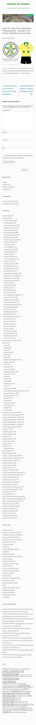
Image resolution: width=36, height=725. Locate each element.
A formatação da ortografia (10, 204)
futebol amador (6, 691)
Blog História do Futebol (9, 340)
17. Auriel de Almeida (10, 259)
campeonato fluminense (25, 674)
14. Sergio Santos (9, 251)
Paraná (6, 381)
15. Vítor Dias (7, 254)
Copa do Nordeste (7, 434)
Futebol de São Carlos (8, 561)
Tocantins (6, 410)
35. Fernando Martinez (10, 302)
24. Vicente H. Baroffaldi (11, 275)
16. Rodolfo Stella (9, 256)
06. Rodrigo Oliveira (9, 232)
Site (3, 148)
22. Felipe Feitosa (9, 271)
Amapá (6, 350)
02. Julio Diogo (8, 223)
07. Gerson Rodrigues (10, 235)
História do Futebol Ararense (11, 571)
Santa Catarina (8, 403)
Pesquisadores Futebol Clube (11, 587)
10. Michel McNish (9, 242)
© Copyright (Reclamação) (10, 201)
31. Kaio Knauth (8, 292)
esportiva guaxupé (8, 689)
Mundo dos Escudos (8, 580)
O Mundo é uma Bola (8, 503)
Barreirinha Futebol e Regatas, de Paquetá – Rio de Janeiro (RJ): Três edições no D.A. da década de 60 (17, 640)
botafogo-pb (10, 674)
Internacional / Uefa (8, 484)
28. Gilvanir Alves (9, 285)
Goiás (5, 364)
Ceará (5, 357)
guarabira (15, 690)
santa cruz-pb (22, 701)
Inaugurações (8, 448)
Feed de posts (6, 184)
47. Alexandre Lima (9, 331)
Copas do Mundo (7, 439)
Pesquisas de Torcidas (8, 511)
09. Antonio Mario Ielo (10, 240)
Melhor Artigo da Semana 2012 (11, 501)
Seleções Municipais (8, 518)
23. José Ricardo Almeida (11, 273)
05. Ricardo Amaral (9, 230)
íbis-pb (25, 712)
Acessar (4, 182)
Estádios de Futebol (8, 554)
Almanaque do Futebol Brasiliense (12, 535)
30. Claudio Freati (9, 290)
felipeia (26, 689)
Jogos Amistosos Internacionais (11, 487)
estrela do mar (18, 689)
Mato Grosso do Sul (9, 371)
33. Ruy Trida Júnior (9, 297)
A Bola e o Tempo (7, 530)
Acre (5, 345)
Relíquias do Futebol (8, 590)
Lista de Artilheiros (7, 494)
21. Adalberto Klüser (10, 268)
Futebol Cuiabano (7, 559)
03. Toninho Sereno (9, 225)
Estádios (4, 446)
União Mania (6, 597)
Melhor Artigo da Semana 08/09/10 (12, 499)
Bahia (5, 355)
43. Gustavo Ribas (9, 321)
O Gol (4, 585)
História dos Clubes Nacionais (11, 475)
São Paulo (30, 71)
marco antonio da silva (9, 645)
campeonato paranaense (9, 686)
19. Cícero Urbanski (9, 263)
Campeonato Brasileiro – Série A (11, 417)
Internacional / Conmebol (10, 482)
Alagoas (6, 347)
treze (23, 707)
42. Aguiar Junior (8, 319)
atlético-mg (26, 669)
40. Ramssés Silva (9, 314)
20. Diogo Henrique (9, 266)
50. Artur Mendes (9, 338)
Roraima (6, 400)
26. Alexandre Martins (10, 280)
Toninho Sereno (25, 73)
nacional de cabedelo (24, 696)
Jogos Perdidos (6, 575)
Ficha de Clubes (7, 451)
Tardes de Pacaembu (8, 592)
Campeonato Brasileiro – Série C (11, 422)
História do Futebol (18, 3)
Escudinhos (5, 547)
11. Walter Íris (8, 244)
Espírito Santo (8, 362)
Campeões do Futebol (9, 542)
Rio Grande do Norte (10, 393)
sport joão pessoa (8, 706)
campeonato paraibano (10, 679)
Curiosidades (6, 441)
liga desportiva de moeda (16, 693)
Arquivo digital (6, 216)
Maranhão (7, 367)
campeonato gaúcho (10, 676)
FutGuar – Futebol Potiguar (10, 568)
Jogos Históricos (7, 491)
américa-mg (7, 668)
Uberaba (17, 710)
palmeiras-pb (8, 699)
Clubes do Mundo (7, 544)
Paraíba (6, 379)
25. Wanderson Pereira (10, 278)
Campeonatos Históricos (9, 427)
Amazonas (7, 352)
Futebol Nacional (7, 566)
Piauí (5, 386)
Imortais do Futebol (8, 573)
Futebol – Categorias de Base (11, 455)
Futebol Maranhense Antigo (10, 563)
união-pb (6, 711)
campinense (24, 685)
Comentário (6, 110)
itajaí (22, 691)
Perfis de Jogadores (8, 508)
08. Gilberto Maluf (9, 237)
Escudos (12, 71)
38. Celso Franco (8, 309)
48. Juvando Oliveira (9, 333)
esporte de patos (28, 687)
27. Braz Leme (8, 283)
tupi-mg (29, 708)
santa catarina (9, 701)
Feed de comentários (8, 187)
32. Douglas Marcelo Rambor (12, 295)
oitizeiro (18, 697)
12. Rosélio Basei (8, 247)
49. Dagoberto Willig (9, 335)
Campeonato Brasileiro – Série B (11, 419)
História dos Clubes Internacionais (12, 472)
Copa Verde (5, 436)
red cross (17, 699)
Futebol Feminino (7, 463)
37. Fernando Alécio (9, 307)
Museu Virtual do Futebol (10, 583)
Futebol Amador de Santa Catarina (12, 556)
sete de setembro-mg (24, 704)
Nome (5, 132)
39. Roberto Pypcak (9, 311)
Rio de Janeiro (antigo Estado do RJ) (14, 391)
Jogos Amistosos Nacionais (10, 489)
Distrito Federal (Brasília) (11, 359)
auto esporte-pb (13, 671)
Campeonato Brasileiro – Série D (11, 424)
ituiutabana (27, 691)
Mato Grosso (7, 369)
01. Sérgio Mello (23, 68)
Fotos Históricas (7, 453)
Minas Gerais (7, 374)
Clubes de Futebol (7, 431)
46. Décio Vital (8, 328)
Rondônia (6, 398)
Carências (5, 429)
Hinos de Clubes (7, 467)
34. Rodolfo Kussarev (10, 299)
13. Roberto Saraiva (9, 249)
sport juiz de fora (21, 706)
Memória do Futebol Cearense (11, 578)
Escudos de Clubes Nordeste (10, 549)
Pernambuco (7, 383)
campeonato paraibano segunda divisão (14, 683)
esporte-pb (18, 687)
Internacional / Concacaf (9, 479)
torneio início (15, 708)
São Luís (5, 708)
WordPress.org (6, 189)
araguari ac (17, 669)
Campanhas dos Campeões (10, 412)
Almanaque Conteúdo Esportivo (12, 532)
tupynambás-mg (8, 710)
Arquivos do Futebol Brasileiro (11, 537)
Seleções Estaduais (8, 515)
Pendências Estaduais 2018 (10, 506)
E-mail (5, 140)
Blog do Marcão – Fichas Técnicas (12, 539)
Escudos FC (5, 551)
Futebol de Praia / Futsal (9, 460)
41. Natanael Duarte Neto (11, 316)
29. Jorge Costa (8, 287)
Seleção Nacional (7, 513)
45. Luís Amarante (9, 326)
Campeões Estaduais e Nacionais (12, 415)
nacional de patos (9, 697)
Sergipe (6, 407)
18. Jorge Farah (8, 261)
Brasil (4, 343)
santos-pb (8, 703)
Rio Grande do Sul (9, 395)
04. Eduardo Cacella (9, 228)
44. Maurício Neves (9, 323)
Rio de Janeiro (8, 388)
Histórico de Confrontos (9, 477)
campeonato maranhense (25, 676)
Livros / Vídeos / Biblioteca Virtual (12, 496)
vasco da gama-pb (17, 712)
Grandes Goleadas (7, 465)
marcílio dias (9, 695)
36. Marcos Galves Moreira (11, 304)
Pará (5, 376)
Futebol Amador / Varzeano (10, 458)
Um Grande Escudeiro (8, 595)
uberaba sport (27, 710)
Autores (4, 218)
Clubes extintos (8, 687)
